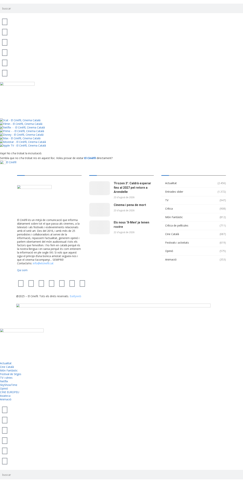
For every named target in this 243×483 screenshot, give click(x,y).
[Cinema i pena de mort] (99, 210)
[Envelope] (82, 283)
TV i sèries (6, 377)
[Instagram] (41, 283)
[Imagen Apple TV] (23, 145)
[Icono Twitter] (4, 21)
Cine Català (195, 234)
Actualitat (195, 183)
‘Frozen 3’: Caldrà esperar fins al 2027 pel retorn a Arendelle (132, 187)
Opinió (195, 251)
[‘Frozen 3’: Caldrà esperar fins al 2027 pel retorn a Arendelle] (99, 188)
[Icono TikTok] (4, 31)
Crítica (195, 208)
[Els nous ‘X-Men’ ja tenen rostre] (99, 227)
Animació (195, 259)
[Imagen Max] (20, 138)
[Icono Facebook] (4, 62)
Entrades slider (195, 191)
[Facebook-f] (62, 283)
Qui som (22, 270)
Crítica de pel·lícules (195, 225)
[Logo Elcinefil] (17, 84)
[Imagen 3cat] (20, 120)
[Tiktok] (31, 283)
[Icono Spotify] (4, 73)
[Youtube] (51, 283)
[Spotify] (72, 283)
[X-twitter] (21, 283)
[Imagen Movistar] (23, 142)
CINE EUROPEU (9, 392)
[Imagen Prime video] (22, 131)
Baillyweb (75, 296)
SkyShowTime (8, 385)
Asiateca (5, 395)
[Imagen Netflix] (22, 127)
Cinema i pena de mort (130, 205)
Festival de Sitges (10, 374)
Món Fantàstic (195, 217)
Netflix (4, 381)
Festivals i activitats (195, 242)
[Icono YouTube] (4, 52)
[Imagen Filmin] (21, 124)
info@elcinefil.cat (43, 263)
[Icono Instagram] (4, 42)
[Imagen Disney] (21, 134)
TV (195, 200)
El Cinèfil (90, 158)
